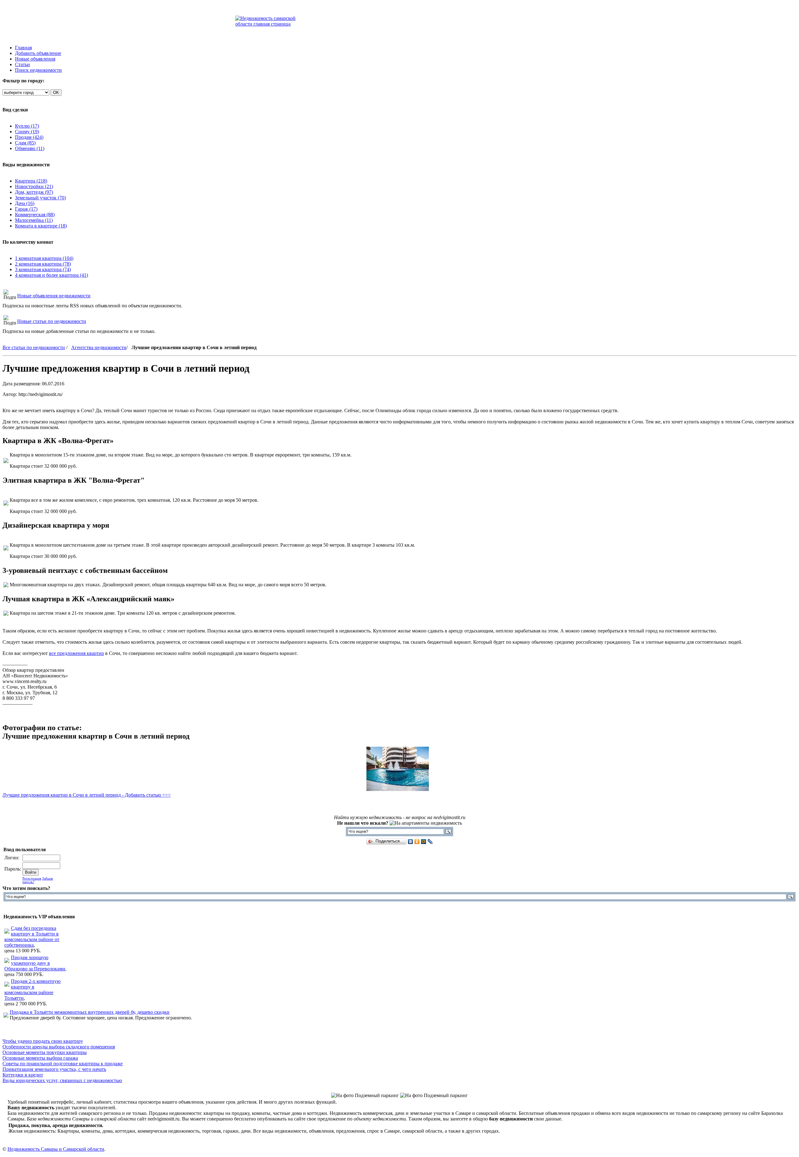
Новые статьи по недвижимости (51, 321)
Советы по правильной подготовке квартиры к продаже (62, 1063)
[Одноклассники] (417, 841)
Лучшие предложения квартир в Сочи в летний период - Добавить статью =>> (86, 795)
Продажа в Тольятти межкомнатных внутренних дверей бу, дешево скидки (89, 1012)
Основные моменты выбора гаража (40, 1058)
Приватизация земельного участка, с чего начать (54, 1069)
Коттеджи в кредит (22, 1074)
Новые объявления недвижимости (54, 295)
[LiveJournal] (430, 841)
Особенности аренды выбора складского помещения (58, 1046)
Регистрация (31, 878)
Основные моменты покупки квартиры (44, 1052)
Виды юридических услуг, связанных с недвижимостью (62, 1080)
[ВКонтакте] (410, 841)
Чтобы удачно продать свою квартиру (42, 1041)
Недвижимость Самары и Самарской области (55, 1149)
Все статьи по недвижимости (33, 347)
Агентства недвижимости (98, 347)
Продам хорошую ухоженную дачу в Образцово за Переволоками (34, 963)
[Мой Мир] (423, 841)
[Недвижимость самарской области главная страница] (270, 24)
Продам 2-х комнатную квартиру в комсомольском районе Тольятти (32, 990)
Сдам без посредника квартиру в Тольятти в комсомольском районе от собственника (31, 936)
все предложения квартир (76, 653)
